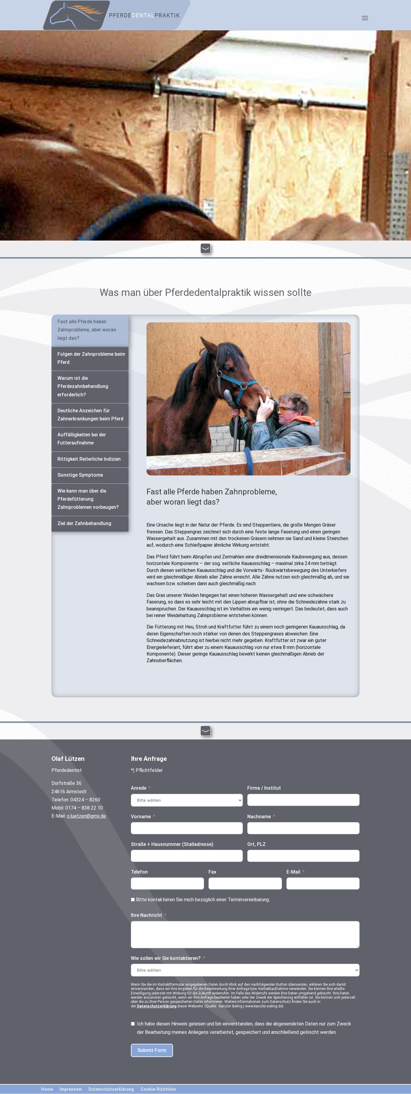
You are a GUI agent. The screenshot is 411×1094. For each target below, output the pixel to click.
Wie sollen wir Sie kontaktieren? (166, 958)
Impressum (71, 1089)
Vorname (141, 816)
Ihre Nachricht (146, 915)
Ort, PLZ (256, 844)
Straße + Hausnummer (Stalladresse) (172, 844)
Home (47, 1089)
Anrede (138, 788)
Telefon (139, 872)
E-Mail (293, 872)
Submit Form (152, 1050)
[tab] (89, 330)
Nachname (259, 816)
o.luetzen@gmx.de (86, 816)
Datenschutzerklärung (156, 1006)
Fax (212, 872)
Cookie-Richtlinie (158, 1089)
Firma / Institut (264, 788)
